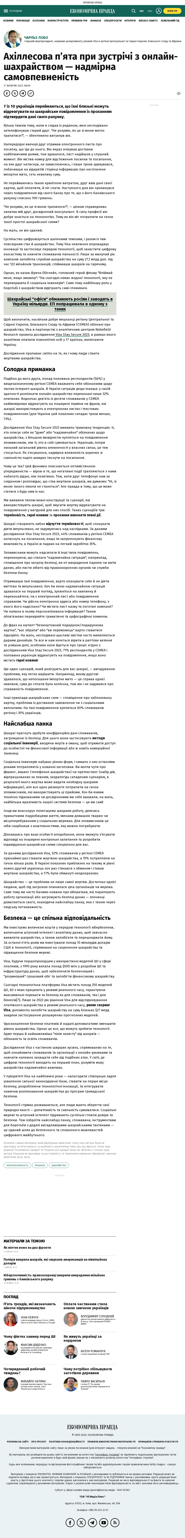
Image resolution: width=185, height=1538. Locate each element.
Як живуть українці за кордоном (83, 1338)
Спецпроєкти (113, 20)
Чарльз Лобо (36, 37)
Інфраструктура (58, 20)
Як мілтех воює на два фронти (27, 1248)
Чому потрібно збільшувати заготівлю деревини (88, 1371)
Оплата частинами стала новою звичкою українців (86, 1306)
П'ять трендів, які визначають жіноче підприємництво (30, 1306)
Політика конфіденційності (67, 1441)
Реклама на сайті (18, 1441)
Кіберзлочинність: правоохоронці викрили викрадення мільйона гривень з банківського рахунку (54, 1277)
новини (8, 20)
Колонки (39, 20)
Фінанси (95, 20)
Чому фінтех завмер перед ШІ (29, 1336)
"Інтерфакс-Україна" (107, 1454)
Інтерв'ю (130, 20)
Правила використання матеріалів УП (111, 1441)
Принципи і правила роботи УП (158, 1441)
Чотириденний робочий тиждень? (24, 1371)
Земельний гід (170, 20)
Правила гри (79, 20)
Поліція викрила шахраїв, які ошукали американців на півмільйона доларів (55, 1262)
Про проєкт (38, 1441)
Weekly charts (148, 20)
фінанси (40, 1165)
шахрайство (58, 1165)
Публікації (23, 20)
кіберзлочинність (17, 1165)
